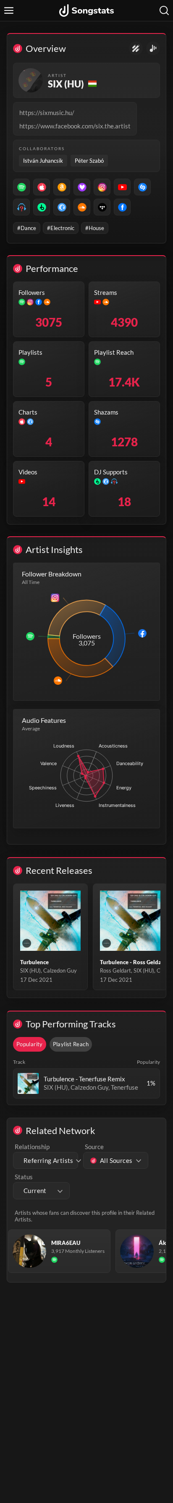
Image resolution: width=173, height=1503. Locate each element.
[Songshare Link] (153, 48)
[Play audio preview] (28, 1083)
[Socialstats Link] (136, 48)
